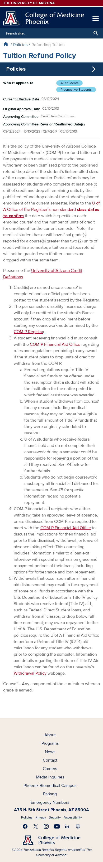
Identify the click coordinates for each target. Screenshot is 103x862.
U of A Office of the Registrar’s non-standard (51, 209)
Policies (20, 44)
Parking (50, 794)
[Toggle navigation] (95, 18)
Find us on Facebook (25, 826)
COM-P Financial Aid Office (55, 344)
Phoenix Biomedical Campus (50, 785)
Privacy (40, 817)
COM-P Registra (28, 331)
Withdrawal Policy (30, 673)
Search (94, 33)
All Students (69, 83)
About (50, 735)
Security (55, 817)
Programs (50, 743)
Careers (50, 768)
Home (5, 44)
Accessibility (73, 817)
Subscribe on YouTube (57, 826)
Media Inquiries (50, 777)
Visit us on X (35, 826)
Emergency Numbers (50, 802)
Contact (50, 760)
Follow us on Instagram (46, 826)
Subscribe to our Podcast (78, 826)
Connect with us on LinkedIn (67, 826)
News (50, 751)
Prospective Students (76, 89)
